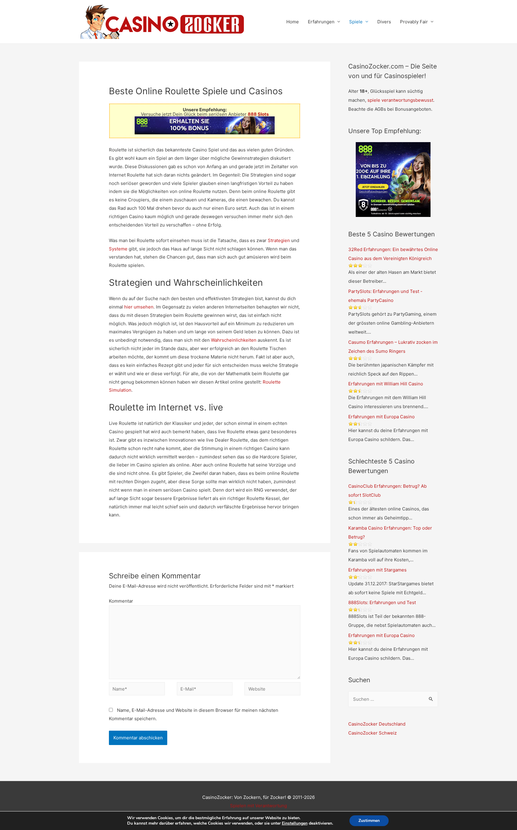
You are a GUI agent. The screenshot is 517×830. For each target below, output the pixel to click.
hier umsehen (138, 307)
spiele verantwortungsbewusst (400, 100)
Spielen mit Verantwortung (258, 805)
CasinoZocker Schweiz (372, 733)
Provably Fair (414, 22)
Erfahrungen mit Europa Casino (381, 416)
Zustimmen (369, 820)
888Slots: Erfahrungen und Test (382, 602)
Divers (384, 22)
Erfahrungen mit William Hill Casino (385, 384)
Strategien (279, 240)
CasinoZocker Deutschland (376, 724)
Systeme (118, 249)
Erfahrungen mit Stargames (377, 570)
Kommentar (121, 601)
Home (292, 22)
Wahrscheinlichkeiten (233, 340)
